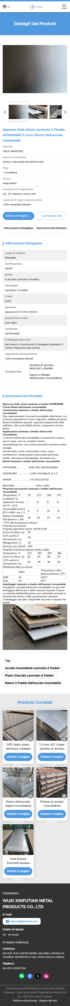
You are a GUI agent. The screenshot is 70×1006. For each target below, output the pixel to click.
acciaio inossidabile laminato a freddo (32, 668)
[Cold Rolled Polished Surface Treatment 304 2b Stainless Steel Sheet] (18, 839)
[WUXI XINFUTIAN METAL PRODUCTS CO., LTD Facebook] (30, 976)
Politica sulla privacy (25, 1000)
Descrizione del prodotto (51, 228)
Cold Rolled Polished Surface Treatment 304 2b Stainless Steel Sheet (18, 861)
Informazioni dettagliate (18, 228)
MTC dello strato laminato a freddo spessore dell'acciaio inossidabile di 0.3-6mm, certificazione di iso (18, 747)
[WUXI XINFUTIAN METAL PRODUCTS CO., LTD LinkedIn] (46, 976)
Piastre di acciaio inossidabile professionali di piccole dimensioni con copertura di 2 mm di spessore (52, 804)
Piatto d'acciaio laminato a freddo (29, 675)
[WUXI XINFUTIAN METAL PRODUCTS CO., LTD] (36, 7)
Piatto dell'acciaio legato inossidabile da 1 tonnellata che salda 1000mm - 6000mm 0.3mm (18, 804)
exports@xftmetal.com (24, 921)
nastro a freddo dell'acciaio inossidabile (33, 683)
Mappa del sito (48, 1000)
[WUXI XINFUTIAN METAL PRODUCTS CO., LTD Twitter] (38, 976)
